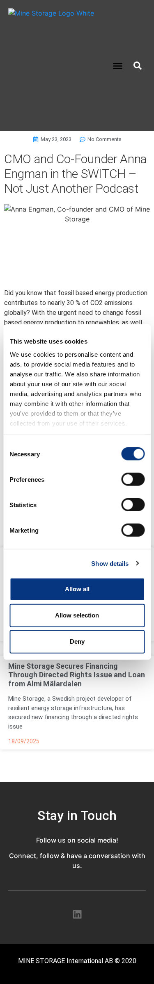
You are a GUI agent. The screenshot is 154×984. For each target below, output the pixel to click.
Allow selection (77, 615)
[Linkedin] (77, 914)
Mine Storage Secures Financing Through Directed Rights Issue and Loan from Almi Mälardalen (76, 675)
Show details (110, 563)
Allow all (77, 588)
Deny (77, 641)
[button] (117, 65)
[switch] (133, 479)
